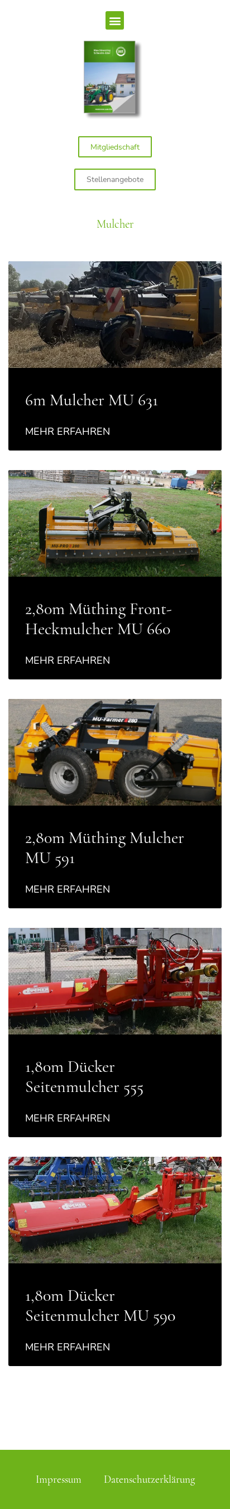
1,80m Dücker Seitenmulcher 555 (84, 1076)
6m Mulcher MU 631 (91, 400)
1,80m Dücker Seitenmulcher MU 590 (100, 1305)
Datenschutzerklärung (149, 1479)
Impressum (59, 1479)
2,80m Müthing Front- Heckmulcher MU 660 (98, 618)
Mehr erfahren (67, 431)
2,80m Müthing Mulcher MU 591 (104, 847)
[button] (115, 20)
